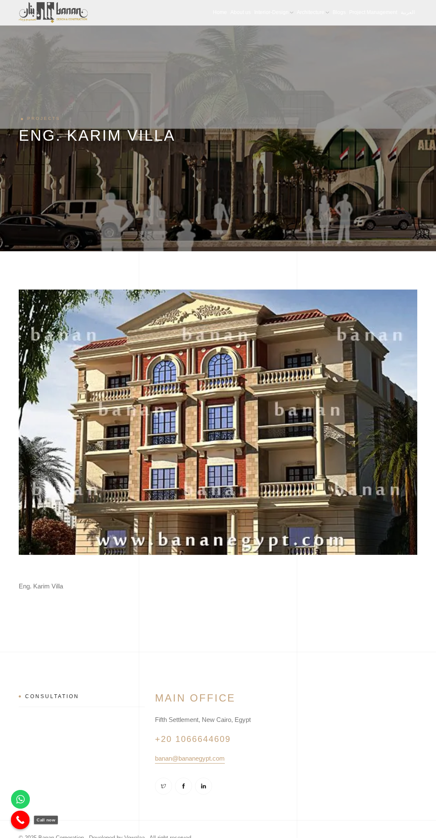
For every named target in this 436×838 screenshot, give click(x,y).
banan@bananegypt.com (190, 758)
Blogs (339, 12)
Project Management (373, 12)
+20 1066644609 (193, 739)
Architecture (310, 12)
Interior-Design (271, 12)
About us (240, 12)
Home (220, 12)
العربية (408, 12)
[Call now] (20, 820)
